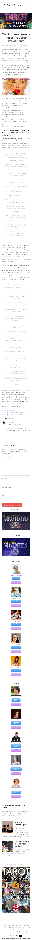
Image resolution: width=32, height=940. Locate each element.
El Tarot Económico (16, 5)
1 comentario (23, 45)
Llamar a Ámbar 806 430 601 (16, 670)
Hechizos (11, 410)
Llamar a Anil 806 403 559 (16, 578)
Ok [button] (21, 935)
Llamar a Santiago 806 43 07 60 (16, 746)
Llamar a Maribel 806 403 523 (16, 624)
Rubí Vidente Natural (16, 789)
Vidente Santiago (16, 743)
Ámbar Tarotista (16, 667)
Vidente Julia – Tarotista (16, 697)
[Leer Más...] (27, 836)
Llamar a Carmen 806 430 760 (16, 601)
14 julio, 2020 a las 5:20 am (15, 424)
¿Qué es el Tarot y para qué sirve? (13, 806)
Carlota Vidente (16, 720)
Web (3, 495)
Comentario (6, 458)
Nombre (4, 478)
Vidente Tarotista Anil (16, 575)
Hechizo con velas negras (20, 823)
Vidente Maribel (16, 621)
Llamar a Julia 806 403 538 (16, 700)
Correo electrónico (8, 487)
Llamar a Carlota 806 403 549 (16, 723)
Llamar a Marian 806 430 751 (16, 647)
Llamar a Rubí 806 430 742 (16, 792)
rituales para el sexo (17, 414)
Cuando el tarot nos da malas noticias (22, 843)
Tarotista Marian (16, 644)
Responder (5, 437)
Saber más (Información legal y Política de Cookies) (16, 938)
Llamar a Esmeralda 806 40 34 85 (16, 769)
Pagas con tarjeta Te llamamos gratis (16, 582)
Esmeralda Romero (16, 766)
